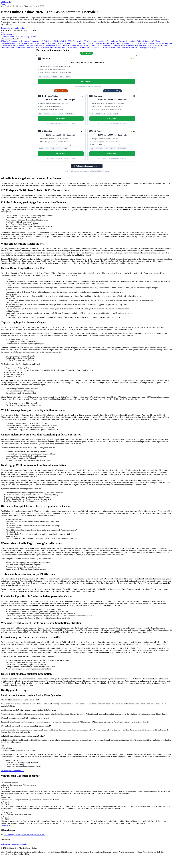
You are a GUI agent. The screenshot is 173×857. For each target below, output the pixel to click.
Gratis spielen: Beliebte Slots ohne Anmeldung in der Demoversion (119, 43)
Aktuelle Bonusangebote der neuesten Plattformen (20, 41)
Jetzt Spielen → (86, 81)
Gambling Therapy (12, 835)
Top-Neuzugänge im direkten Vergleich (37, 43)
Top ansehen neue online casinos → (14, 28)
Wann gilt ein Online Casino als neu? (140, 41)
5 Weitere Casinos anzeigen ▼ (86, 166)
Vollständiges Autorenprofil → (12, 771)
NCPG (41, 835)
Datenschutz (5, 844)
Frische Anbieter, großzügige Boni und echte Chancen (104, 41)
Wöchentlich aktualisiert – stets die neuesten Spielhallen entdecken (40, 47)
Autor (3, 4)
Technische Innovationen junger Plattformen (117, 45)
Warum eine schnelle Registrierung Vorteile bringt (80, 45)
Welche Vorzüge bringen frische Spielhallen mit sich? (73, 43)
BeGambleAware (29, 835)
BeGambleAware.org (103, 171)
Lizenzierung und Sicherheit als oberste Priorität (85, 47)
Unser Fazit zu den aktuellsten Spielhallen (120, 47)
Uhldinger (6, 2)
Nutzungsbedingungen (19, 844)
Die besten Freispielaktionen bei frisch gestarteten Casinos (37, 45)
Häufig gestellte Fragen (147, 47)
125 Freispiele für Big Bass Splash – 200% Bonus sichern (61, 41)
